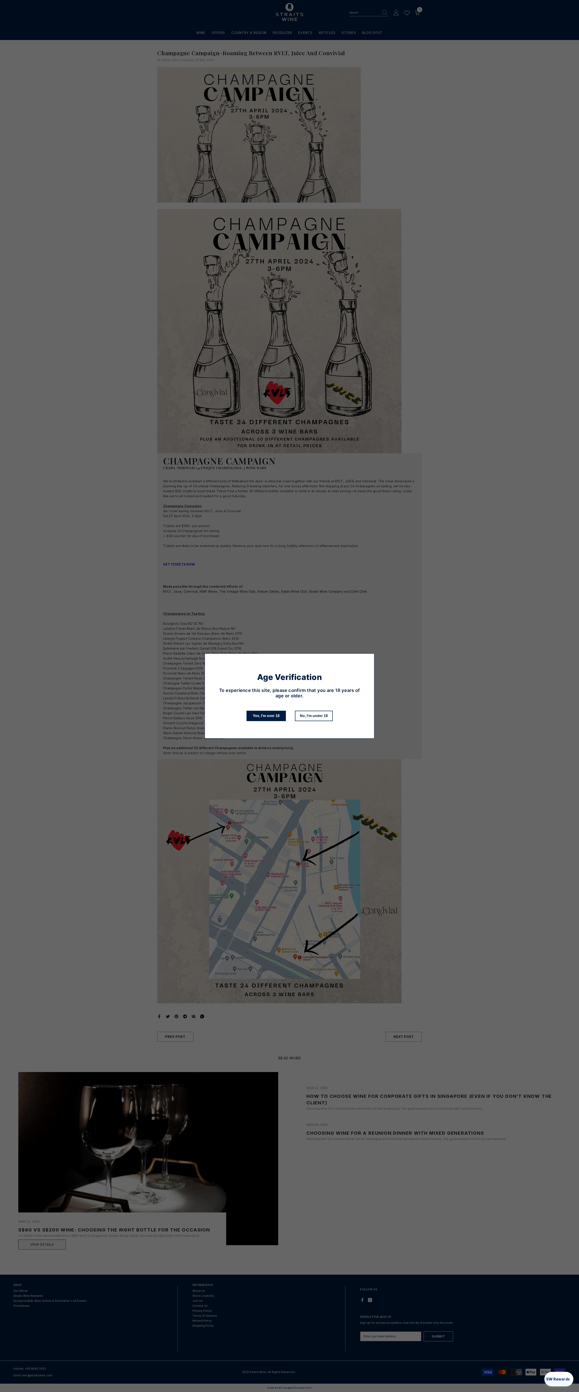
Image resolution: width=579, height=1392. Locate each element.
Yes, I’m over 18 (266, 716)
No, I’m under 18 (314, 716)
